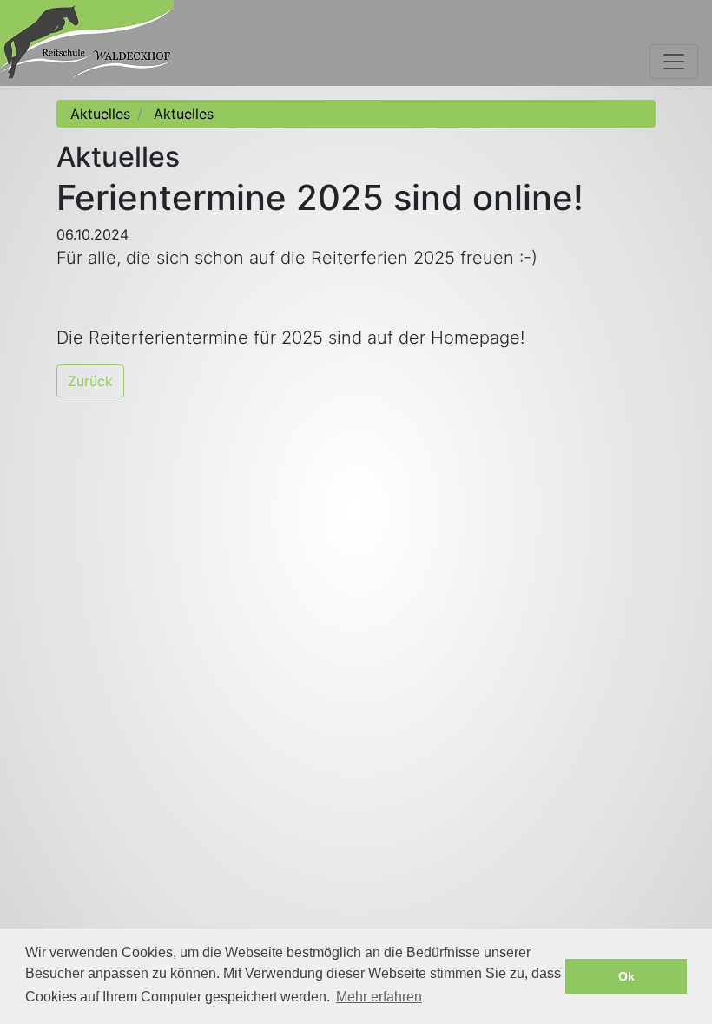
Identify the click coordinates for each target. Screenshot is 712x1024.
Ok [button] (626, 976)
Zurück (90, 381)
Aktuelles (100, 113)
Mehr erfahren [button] (379, 996)
